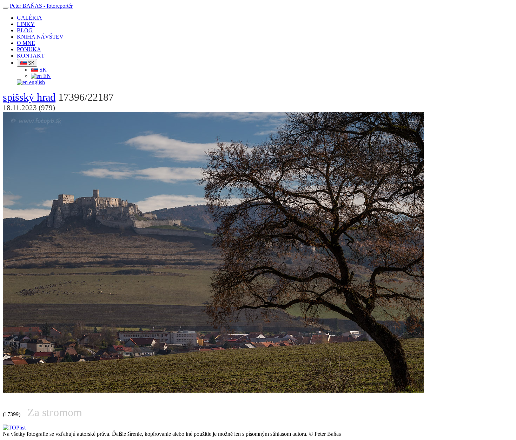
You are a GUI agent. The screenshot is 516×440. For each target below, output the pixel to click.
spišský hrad (29, 97)
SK (30, 63)
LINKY (26, 24)
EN (46, 76)
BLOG (25, 30)
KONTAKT (31, 56)
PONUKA (29, 49)
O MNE (26, 43)
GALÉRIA (29, 18)
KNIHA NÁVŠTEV (40, 37)
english (36, 82)
